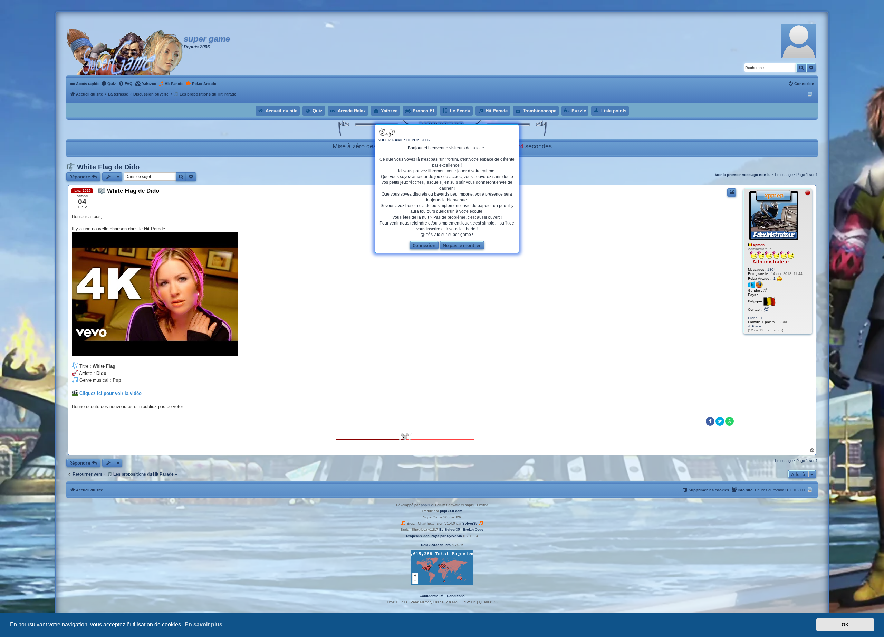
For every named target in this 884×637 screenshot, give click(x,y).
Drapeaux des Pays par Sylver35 (434, 536)
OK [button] (845, 624)
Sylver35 (470, 523)
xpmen (759, 245)
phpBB (426, 505)
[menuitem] (108, 84)
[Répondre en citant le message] (731, 192)
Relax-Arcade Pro (436, 545)
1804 (771, 269)
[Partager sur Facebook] (710, 421)
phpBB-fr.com (451, 511)
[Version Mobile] (810, 94)
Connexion (424, 245)
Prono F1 (755, 318)
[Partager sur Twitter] (719, 421)
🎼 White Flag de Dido (103, 167)
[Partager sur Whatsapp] (729, 421)
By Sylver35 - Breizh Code (461, 529)
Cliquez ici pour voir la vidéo (110, 393)
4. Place (754, 326)
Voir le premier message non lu (743, 174)
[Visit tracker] (442, 567)
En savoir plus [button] (203, 624)
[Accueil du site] (125, 52)
